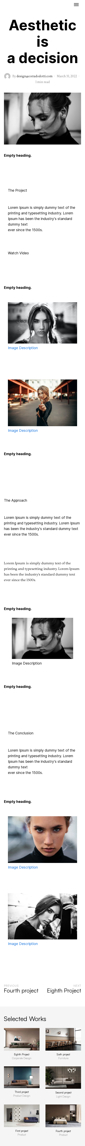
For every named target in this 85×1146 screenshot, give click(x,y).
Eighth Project (21, 1054)
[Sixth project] (63, 1039)
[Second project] (63, 1077)
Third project (22, 1092)
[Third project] (22, 1077)
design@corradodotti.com (35, 76)
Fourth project (63, 1131)
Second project (63, 1092)
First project (21, 1130)
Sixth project (63, 1054)
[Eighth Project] (22, 1039)
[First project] (22, 1115)
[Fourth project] (63, 1115)
